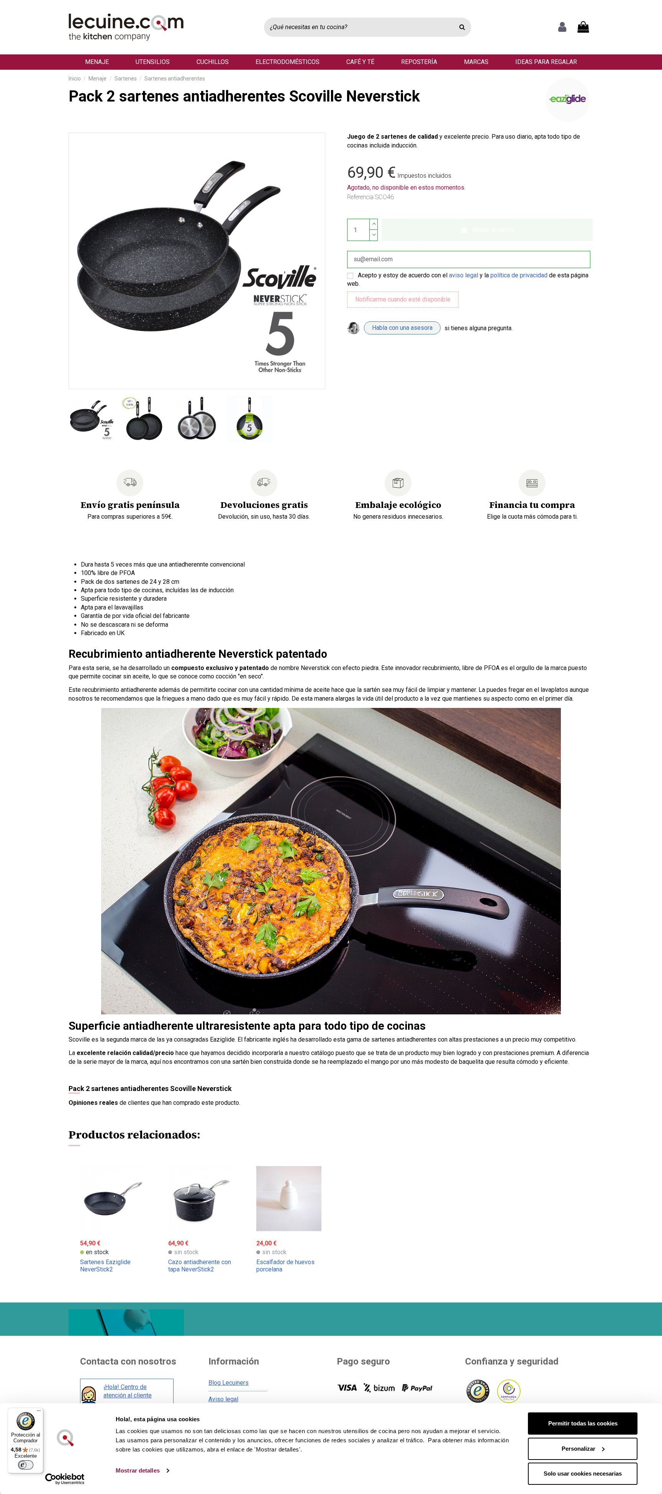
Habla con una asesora (402, 327)
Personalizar (578, 1448)
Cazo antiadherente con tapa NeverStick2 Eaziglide (199, 1269)
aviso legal (463, 275)
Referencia (360, 197)
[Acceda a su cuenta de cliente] (562, 27)
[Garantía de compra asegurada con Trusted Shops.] (477, 1391)
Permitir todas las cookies (583, 1423)
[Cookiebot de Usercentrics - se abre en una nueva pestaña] (64, 1479)
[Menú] (38, 1412)
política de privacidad (518, 275)
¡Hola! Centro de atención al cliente (127, 1391)
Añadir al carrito (493, 229)
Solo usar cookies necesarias (583, 1473)
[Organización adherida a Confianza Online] (508, 1391)
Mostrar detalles (138, 1470)
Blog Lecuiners (228, 1382)
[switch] (25, 1464)
